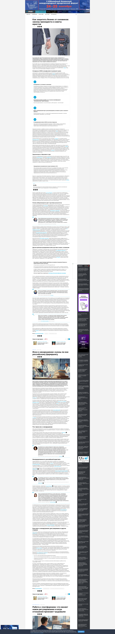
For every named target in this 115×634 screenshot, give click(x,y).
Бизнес (46, 333)
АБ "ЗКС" (52, 295)
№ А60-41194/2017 (57, 466)
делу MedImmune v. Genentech (42, 552)
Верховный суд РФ (53, 333)
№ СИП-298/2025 (64, 509)
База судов (47, 14)
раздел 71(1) (34, 532)
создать (53, 73)
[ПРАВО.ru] (30, 11)
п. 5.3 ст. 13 (35, 397)
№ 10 (57, 403)
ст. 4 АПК (34, 417)
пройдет (37, 330)
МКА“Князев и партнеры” (44, 238)
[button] (38, 26)
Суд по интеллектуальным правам (61, 470)
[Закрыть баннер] (18, 625)
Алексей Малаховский (39, 333)
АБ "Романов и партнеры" (55, 210)
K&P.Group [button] (64, 432)
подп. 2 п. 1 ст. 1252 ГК (62, 401)
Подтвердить (81, 631)
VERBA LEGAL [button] (34, 468)
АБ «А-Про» (46, 205)
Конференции (34, 14)
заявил (66, 146)
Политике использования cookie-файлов (37, 632)
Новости (80, 265)
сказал (64, 67)
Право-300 (28, 14)
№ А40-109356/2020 (36, 464)
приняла (67, 179)
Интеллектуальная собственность (57, 588)
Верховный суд (39, 157)
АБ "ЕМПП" (58, 257)
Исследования (53, 14)
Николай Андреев (38, 588)
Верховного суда (35, 139)
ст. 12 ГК (51, 463)
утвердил (56, 138)
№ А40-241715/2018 (50, 525)
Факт (34, 183)
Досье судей (41, 14)
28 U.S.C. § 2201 (39, 548)
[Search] (76, 14)
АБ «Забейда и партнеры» (60, 250)
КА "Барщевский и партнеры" (41, 232)
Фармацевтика (46, 588)
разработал (49, 157)
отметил (52, 150)
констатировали (49, 192)
